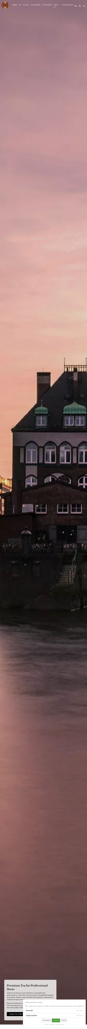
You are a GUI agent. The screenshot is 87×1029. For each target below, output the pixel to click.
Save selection (46, 1020)
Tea (20, 5)
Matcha (26, 5)
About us (56, 6)
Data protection (59, 1024)
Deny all (64, 1020)
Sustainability (68, 5)
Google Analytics (31, 1015)
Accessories (36, 5)
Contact (47, 1024)
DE (84, 6)
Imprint (52, 1024)
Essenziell (29, 1010)
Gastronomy (47, 5)
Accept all (56, 1020)
